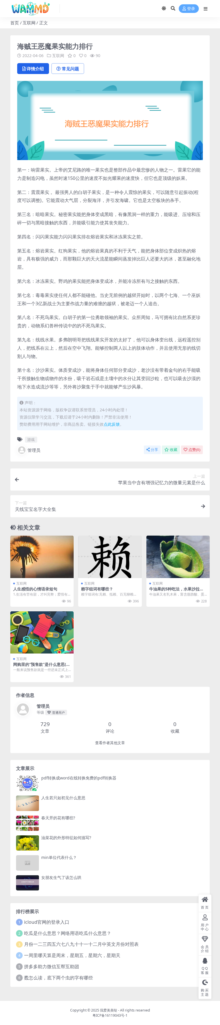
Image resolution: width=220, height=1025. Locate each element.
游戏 (31, 439)
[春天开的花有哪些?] (27, 823)
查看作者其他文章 (110, 743)
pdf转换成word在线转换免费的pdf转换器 (78, 778)
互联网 (29, 23)
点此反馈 (112, 424)
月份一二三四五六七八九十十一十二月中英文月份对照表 (81, 944)
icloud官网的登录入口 (46, 922)
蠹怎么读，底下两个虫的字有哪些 (58, 978)
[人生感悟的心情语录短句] (42, 557)
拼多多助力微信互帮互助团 (51, 966)
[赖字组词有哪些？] (110, 557)
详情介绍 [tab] (35, 68)
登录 (191, 9)
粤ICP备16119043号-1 (110, 1015)
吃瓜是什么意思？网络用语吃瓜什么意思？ (67, 933)
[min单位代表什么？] (27, 862)
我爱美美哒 (108, 1010)
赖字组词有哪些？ (97, 589)
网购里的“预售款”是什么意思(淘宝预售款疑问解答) (41, 667)
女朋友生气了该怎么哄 (61, 877)
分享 (154, 450)
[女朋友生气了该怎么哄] (27, 882)
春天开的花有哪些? (58, 817)
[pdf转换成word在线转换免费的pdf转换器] (27, 783)
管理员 (34, 450)
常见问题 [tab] (70, 68)
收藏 (173, 450)
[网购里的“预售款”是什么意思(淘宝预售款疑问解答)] (42, 632)
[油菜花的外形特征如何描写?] (27, 843)
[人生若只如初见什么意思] (27, 803)
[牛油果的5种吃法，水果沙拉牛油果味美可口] (178, 557)
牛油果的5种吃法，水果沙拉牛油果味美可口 (176, 591)
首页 (14, 23)
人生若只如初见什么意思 (63, 797)
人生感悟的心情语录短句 (35, 589)
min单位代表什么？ (59, 857)
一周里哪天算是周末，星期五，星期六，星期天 (72, 955)
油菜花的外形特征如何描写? (66, 837)
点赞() (194, 450)
